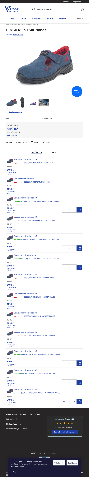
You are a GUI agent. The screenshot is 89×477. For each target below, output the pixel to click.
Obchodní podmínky (14, 424)
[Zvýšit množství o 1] (74, 209)
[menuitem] (10, 18)
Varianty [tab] (36, 151)
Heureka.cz (43, 453)
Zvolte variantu (15, 112)
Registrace (77, 2)
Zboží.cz (34, 453)
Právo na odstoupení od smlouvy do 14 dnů (23, 414)
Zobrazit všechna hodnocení (64, 432)
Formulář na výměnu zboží (16, 429)
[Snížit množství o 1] (64, 209)
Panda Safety (18, 34)
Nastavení (17, 472)
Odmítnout (58, 463)
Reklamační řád (12, 419)
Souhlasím (72, 463)
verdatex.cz (53, 453)
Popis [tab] (54, 151)
